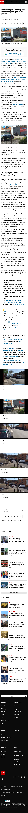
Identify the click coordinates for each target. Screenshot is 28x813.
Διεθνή (16, 717)
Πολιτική (13, 2)
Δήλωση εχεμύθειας (5, 789)
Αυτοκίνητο (4, 740)
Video (16, 748)
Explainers (4, 757)
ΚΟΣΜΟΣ (3, 7)
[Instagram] (24, 777)
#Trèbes (5, 312)
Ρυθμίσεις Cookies (21, 786)
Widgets (16, 759)
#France (20, 350)
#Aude (15, 312)
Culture (3, 734)
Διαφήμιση (3, 795)
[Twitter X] (18, 777)
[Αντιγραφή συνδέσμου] (20, 23)
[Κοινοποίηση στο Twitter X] (5, 23)
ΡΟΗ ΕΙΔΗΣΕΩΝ (6, 531)
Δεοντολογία (12, 786)
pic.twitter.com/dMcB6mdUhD (12, 339)
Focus (3, 748)
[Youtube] (2, 779)
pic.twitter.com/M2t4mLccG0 (12, 324)
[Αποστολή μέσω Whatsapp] (14, 23)
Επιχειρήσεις (18, 711)
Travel (16, 731)
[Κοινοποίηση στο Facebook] (2, 23)
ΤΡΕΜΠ (17, 523)
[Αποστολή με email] (23, 23)
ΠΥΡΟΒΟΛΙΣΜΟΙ (17, 520)
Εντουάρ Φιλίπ (14, 185)
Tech (2, 717)
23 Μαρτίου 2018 (18, 304)
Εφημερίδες (18, 755)
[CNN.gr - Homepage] (2, 2)
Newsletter (17, 762)
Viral (2, 723)
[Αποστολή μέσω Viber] (11, 23)
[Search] (25, 696)
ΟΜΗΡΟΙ (4, 523)
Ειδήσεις (8, 2)
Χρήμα (16, 709)
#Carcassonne (13, 356)
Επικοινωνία (19, 792)
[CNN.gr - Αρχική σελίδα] (3, 773)
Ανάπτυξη (17, 706)
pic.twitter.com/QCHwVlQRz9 (12, 360)
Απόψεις (4, 754)
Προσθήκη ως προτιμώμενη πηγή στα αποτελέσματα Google (15, 54)
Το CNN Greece (18, 765)
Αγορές (16, 714)
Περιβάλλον (5, 720)
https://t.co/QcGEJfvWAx (14, 300)
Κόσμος (3, 709)
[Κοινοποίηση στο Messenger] (8, 23)
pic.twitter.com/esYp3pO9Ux (12, 302)
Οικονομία (18, 2)
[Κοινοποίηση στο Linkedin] (17, 23)
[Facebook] (15, 777)
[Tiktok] (21, 777)
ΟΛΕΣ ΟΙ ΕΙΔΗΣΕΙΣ (14, 592)
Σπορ (2, 714)
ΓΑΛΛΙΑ (10, 520)
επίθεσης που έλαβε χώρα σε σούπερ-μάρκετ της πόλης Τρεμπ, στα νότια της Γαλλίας (13, 79)
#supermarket (7, 350)
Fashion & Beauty (6, 737)
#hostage (12, 349)
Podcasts (17, 752)
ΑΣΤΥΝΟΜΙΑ (10, 523)
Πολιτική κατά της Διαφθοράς (8, 792)
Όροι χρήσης (4, 786)
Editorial (3, 751)
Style (3, 731)
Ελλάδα (3, 706)
